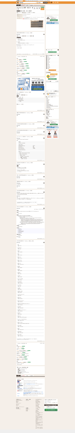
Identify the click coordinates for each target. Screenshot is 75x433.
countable (20, 215)
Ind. (23, 218)
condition (20, 170)
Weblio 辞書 (37, 400)
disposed (35, 221)
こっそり (20, 99)
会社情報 (27, 409)
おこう (22, 167)
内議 (17, 193)
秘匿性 (38, 193)
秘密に (20, 167)
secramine (47, 99)
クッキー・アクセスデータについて (20, 406)
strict (20, 329)
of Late (27, 211)
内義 (26, 194)
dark (20, 335)
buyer (48, 68)
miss (48, 63)
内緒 (20, 194)
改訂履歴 (24, 393)
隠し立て (41, 193)
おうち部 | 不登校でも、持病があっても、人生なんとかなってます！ (39, 425)
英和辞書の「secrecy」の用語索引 (18, 377)
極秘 (18, 328)
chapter (27, 217)
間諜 (18, 266)
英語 (30, 211)
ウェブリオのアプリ (18, 408)
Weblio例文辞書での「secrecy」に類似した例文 (25, 240)
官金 (18, 306)
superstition (21, 304)
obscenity (20, 292)
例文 (21, 5)
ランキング (43, 110)
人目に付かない (20, 247)
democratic (23, 221)
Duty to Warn (25, 158)
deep (20, 332)
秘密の (18, 263)
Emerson (22, 217)
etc (25, 211)
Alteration (18, 211)
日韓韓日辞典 (37, 405)
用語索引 (41, 110)
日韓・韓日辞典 (47, 112)
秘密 (18, 38)
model (21, 211)
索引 (39, 110)
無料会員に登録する (52, 78)
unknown (34, 223)
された (20, 297)
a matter (26, 323)
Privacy (23, 147)
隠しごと (36, 193)
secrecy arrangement (49, 105)
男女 (18, 281)
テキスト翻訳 (49, 81)
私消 (19, 306)
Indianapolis (21, 218)
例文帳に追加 (24, 59)
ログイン (48, 124)
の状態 (20, 38)
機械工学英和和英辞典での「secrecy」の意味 (25, 112)
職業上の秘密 (20, 372)
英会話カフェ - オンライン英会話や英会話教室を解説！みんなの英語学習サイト (39, 422)
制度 (19, 266)
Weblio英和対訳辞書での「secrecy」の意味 (24, 190)
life (30, 223)
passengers (30, 221)
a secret (25, 317)
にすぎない (27, 303)
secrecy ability (48, 104)
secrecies (47, 102)
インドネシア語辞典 (38, 407)
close (20, 326)
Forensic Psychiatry (26, 156)
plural (27, 215)
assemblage (26, 221)
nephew (49, 59)
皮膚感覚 (19, 309)
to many (37, 223)
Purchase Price (32, 217)
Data (21, 147)
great (20, 100)
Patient (19, 147)
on (34, 219)
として (21, 309)
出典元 (38, 110)
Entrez (21, 139)
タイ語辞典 (47, 114)
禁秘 (18, 194)
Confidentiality (20, 146)
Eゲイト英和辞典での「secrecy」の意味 (24, 92)
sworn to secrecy (24, 15)
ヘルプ (17, 405)
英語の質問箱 (37, 411)
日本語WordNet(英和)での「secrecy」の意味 (25, 162)
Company (31, 218)
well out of (32, 220)
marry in (20, 98)
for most (24, 223)
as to (24, 220)
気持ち (22, 278)
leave (25, 220)
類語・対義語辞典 (38, 401)
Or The (35, 217)
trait (19, 168)
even (38, 220)
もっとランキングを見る (52, 70)
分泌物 (18, 250)
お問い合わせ (27, 400)
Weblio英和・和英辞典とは (19, 400)
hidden (28, 170)
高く (19, 300)
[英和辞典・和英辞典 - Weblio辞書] (17, 0)
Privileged (20, 149)
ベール (20, 263)
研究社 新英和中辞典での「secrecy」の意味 (24, 32)
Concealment (20, 216)
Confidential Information (22, 145)
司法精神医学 (22, 156)
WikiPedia (26, 139)
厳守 (19, 41)
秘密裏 (23, 193)
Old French (35, 211)
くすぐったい (23, 309)
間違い (21, 281)
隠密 (30, 193)
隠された (19, 325)
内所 (23, 194)
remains (32, 223)
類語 (27, 5)
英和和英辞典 (24, 0)
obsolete (21, 226)
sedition (20, 289)
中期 (28, 211)
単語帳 (46, 117)
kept (20, 298)
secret (25, 168)
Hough (25, 217)
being (22, 170)
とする (24, 167)
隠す (21, 322)
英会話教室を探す (48, 0)
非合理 (22, 303)
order (48, 60)
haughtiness (21, 301)
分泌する (19, 275)
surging (37, 219)
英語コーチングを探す (44, 0)
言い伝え (25, 303)
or (26, 170)
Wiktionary (18, 393)
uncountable (24, 215)
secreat (47, 101)
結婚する (22, 99)
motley (42, 220)
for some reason (31, 219)
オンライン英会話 (40, 0)
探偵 (18, 269)
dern (19, 226)
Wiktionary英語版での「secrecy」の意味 (24, 206)
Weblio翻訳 (57, 81)
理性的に (19, 303)
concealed (24, 170)
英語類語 (28, 0)
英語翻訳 (37, 0)
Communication (23, 149)
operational (28, 223)
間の (19, 281)
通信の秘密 (19, 373)
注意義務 (22, 158)
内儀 (25, 194)
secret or (29, 216)
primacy (24, 211)
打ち (18, 278)
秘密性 (19, 177)
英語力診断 (35, 0)
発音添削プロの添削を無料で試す (42, 9)
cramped (22, 220)
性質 (25, 167)
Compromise (39, 217)
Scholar (18, 139)
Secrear (47, 100)
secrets (20, 273)
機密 (17, 115)
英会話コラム (47, 118)
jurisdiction (21, 231)
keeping (21, 168)
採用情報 (27, 410)
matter (19, 362)
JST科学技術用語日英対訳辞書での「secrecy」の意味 (26, 130)
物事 (17, 167)
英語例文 (26, 0)
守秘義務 (34, 148)
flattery (20, 295)
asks (20, 362)
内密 (21, 38)
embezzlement (21, 307)
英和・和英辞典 (47, 111)
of (19, 73)
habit (20, 224)
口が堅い (19, 104)
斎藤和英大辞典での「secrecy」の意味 (23, 181)
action (21, 323)
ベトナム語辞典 (37, 409)
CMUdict (18, 395)
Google (23, 139)
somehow (24, 219)
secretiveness (20, 235)
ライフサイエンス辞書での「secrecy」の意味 (25, 136)
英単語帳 (32, 0)
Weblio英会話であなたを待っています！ (52, 129)
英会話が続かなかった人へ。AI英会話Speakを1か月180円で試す (31, 18)
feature (49, 64)
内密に (20, 101)
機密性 (34, 147)
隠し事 (34, 193)
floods (39, 219)
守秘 (19, 194)
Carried (22, 219)
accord (38, 221)
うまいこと (22, 294)
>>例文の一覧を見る (19, 75)
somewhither (27, 219)
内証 (22, 194)
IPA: (18, 213)
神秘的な (19, 331)
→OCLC (33, 218)
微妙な (19, 272)
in (19, 258)
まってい (21, 300)
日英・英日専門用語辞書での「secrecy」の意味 (25, 175)
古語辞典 (47, 113)
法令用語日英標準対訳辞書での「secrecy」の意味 (25, 123)
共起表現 (30, 0)
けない (20, 278)
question (36, 220)
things (23, 168)
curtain (18, 73)
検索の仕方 (17, 401)
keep (20, 317)
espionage (20, 267)
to (36, 221)
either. (40, 221)
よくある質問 (53, 402)
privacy (30, 220)
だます (20, 294)
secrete (21, 276)
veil (20, 264)
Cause (36, 217)
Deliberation (21, 350)
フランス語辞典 (37, 406)
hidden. (31, 216)
